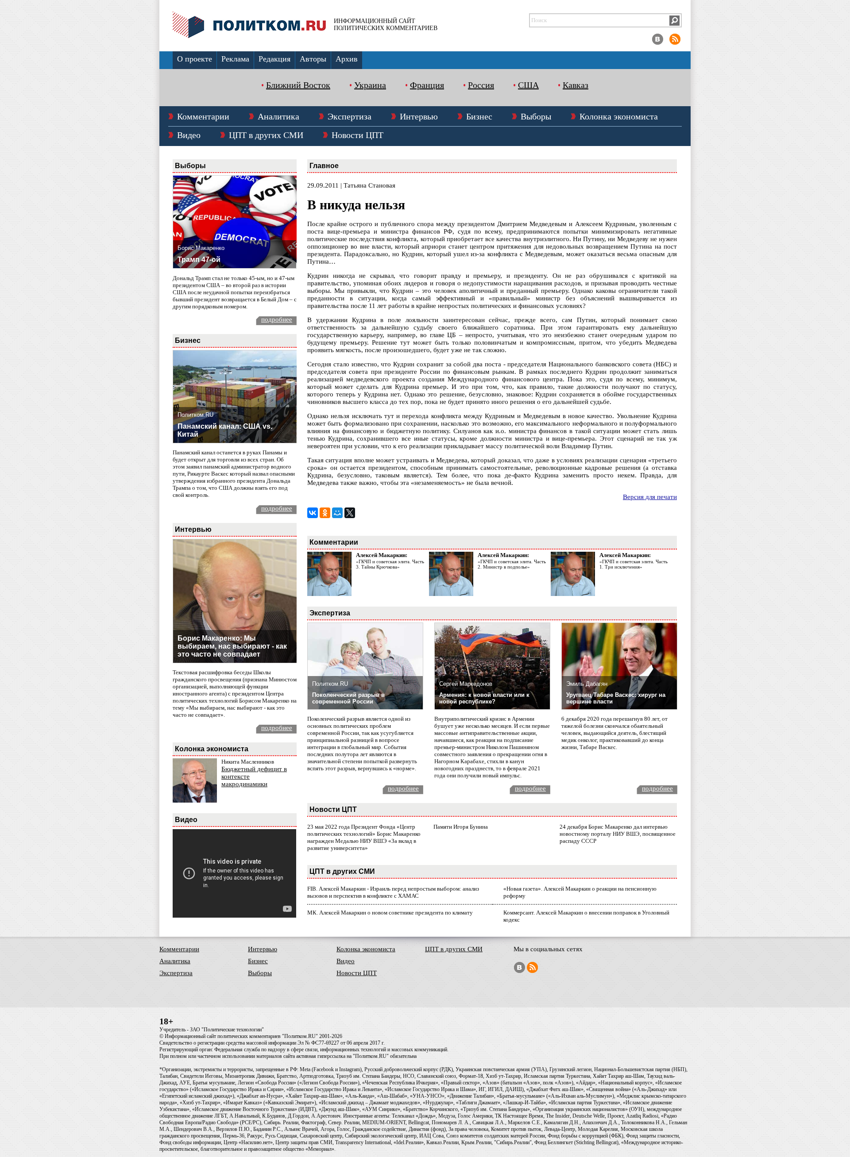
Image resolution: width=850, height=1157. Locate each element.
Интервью (419, 116)
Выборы (536, 116)
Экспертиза (349, 116)
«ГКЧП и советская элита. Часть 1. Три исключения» (633, 564)
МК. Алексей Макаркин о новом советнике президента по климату (390, 912)
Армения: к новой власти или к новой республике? (484, 698)
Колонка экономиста (619, 116)
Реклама (235, 58)
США (528, 85)
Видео (189, 135)
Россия (481, 85)
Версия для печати (650, 496)
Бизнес (479, 116)
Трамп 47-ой (199, 259)
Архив (347, 58)
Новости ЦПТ (357, 135)
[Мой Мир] (337, 512)
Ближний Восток (298, 85)
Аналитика (278, 116)
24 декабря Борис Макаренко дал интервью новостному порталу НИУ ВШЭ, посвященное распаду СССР (618, 833)
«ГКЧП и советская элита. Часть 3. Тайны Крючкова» (390, 564)
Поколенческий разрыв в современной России (348, 698)
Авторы (313, 58)
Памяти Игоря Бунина (460, 826)
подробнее (276, 319)
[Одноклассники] (325, 512)
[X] (349, 512)
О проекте (194, 58)
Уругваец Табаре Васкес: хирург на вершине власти (615, 698)
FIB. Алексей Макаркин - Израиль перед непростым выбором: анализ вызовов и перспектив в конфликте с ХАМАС (393, 892)
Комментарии (203, 116)
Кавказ (575, 85)
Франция (427, 85)
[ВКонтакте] (312, 512)
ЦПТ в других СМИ (266, 135)
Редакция (274, 58)
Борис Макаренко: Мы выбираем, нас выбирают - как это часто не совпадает (232, 646)
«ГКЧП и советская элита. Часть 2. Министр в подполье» (512, 564)
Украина (370, 85)
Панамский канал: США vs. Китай (225, 430)
